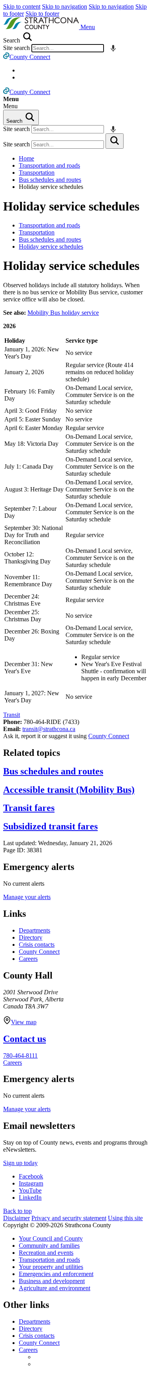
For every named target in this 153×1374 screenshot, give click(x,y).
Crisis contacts (37, 944)
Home (26, 158)
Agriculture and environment (54, 1288)
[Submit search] (115, 141)
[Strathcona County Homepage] (41, 27)
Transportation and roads (49, 165)
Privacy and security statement (68, 1218)
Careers (28, 958)
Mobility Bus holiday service (63, 312)
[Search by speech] (113, 48)
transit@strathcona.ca (48, 729)
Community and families (49, 1245)
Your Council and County (51, 1238)
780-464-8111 (20, 1055)
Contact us (24, 1039)
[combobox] (67, 48)
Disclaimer (16, 1218)
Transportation (37, 172)
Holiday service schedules (71, 206)
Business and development (52, 1281)
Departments (34, 930)
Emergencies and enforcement (56, 1274)
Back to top (17, 1211)
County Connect (108, 736)
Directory (30, 937)
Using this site (125, 1218)
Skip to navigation (64, 6)
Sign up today (20, 1163)
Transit (11, 714)
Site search (16, 47)
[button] (87, 27)
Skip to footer (42, 13)
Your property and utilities (51, 1266)
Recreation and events (46, 1252)
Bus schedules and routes (50, 179)
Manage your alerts (27, 897)
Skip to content (21, 6)
